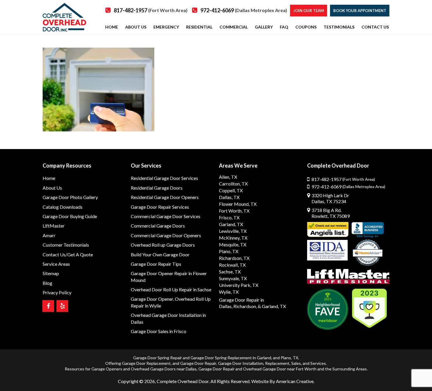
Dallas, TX (229, 197)
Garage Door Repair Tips (156, 264)
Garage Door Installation (240, 363)
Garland (264, 357)
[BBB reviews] (367, 230)
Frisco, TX (229, 217)
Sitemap (51, 273)
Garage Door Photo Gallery (70, 197)
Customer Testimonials (66, 245)
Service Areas (56, 264)
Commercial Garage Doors (158, 225)
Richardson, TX (234, 258)
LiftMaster (54, 225)
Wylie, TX (229, 292)
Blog (47, 283)
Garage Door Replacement (146, 363)
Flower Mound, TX (238, 204)
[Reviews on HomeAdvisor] (367, 253)
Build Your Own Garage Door (160, 254)
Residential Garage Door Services (164, 178)
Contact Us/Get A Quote (68, 254)
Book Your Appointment (359, 10)
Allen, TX (228, 177)
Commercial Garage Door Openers (166, 235)
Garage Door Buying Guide (70, 216)
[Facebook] (48, 306)
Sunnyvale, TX (233, 278)
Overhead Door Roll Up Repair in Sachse (171, 289)
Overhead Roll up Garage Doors (163, 245)
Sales (296, 363)
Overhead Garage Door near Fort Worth (280, 368)
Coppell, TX (231, 190)
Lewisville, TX (233, 231)
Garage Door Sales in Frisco (158, 331)
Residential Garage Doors (156, 188)
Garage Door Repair (198, 363)
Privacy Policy (57, 292)
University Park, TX (238, 285)
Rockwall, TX (232, 265)
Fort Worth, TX (234, 210)
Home (49, 178)
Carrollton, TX (233, 183)
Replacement (277, 363)
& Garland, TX (272, 306)
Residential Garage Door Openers (165, 197)
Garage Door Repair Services (160, 207)
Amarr (49, 235)
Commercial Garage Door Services (165, 216)
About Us (52, 188)
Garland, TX (231, 224)
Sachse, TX (230, 271)
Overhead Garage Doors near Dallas (164, 368)
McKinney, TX (233, 237)
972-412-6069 (243, 10)
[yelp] (62, 306)
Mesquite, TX (232, 244)
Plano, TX (228, 251)
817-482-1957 (150, 10)
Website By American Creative (282, 381)
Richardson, (245, 306)
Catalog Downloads (63, 207)
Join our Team (308, 10)
